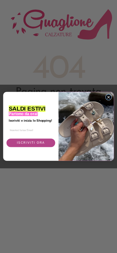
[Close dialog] (108, 97)
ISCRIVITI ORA (31, 143)
